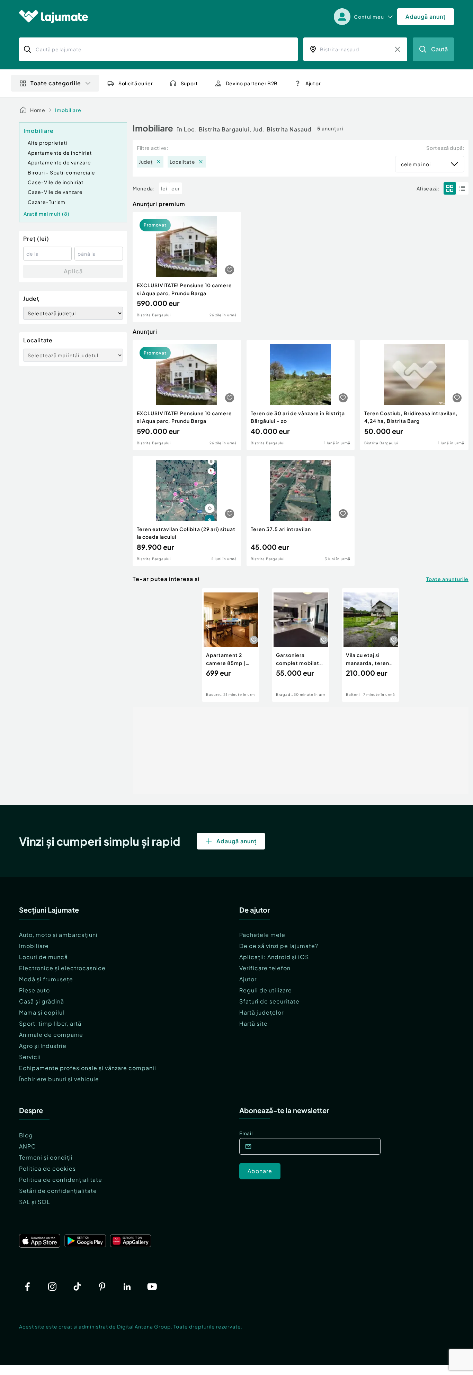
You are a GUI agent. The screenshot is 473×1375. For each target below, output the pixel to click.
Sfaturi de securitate (269, 1001)
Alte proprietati (47, 142)
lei (164, 188)
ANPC (27, 1146)
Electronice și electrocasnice (62, 968)
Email (246, 1133)
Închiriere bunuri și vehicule (59, 1079)
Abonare (260, 1171)
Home (37, 110)
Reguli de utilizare (265, 990)
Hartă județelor (261, 1012)
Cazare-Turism (46, 202)
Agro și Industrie (42, 1045)
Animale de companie (51, 1034)
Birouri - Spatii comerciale (61, 172)
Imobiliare (68, 110)
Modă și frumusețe (46, 979)
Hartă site (253, 1023)
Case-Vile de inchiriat (55, 182)
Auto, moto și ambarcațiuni (58, 934)
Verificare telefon (265, 968)
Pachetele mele (262, 934)
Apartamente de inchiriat (60, 153)
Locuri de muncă (43, 956)
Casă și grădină (41, 1001)
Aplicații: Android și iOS (274, 956)
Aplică (73, 271)
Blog (26, 1135)
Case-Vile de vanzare (55, 192)
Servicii (30, 1056)
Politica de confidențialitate (60, 1179)
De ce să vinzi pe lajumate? (278, 945)
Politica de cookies (47, 1168)
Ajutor (248, 979)
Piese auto (34, 990)
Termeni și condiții (46, 1157)
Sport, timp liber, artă (50, 1023)
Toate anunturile (447, 579)
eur (175, 188)
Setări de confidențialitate (58, 1190)
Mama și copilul (41, 1012)
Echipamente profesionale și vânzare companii (87, 1067)
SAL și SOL (34, 1201)
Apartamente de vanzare (59, 162)
